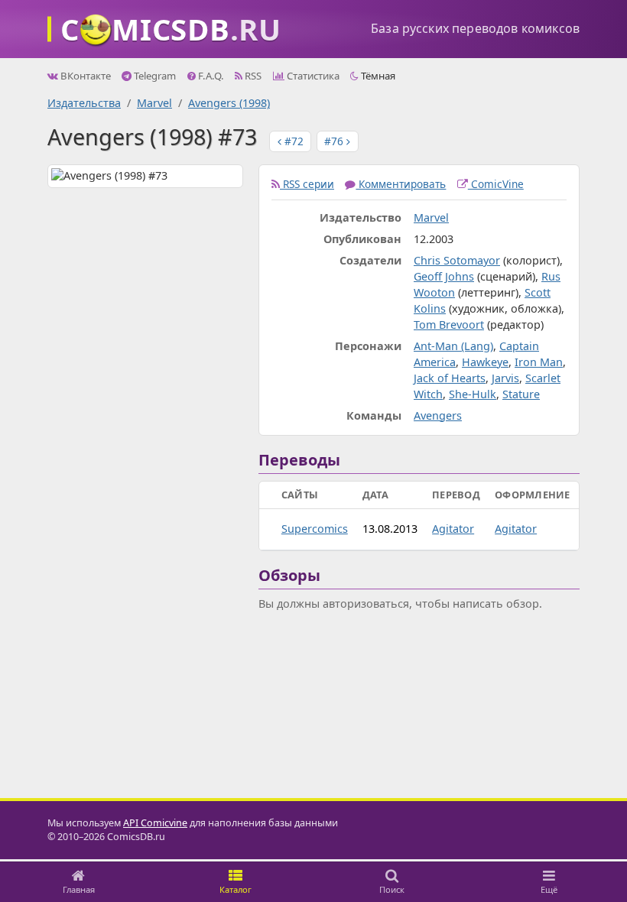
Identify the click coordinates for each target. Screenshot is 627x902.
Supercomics (314, 528)
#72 (292, 141)
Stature (521, 394)
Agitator (453, 528)
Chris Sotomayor (457, 260)
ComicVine (496, 184)
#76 (335, 141)
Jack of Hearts (450, 378)
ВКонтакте (84, 76)
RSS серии (307, 184)
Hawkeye (485, 362)
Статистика (311, 76)
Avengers (438, 415)
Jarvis (505, 378)
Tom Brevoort (449, 324)
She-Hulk (472, 394)
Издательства (84, 103)
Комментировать (401, 184)
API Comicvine (155, 822)
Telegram (154, 76)
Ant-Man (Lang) (453, 346)
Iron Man (539, 362)
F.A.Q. (210, 76)
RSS (252, 76)
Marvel (154, 103)
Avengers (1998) (229, 103)
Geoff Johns (444, 276)
